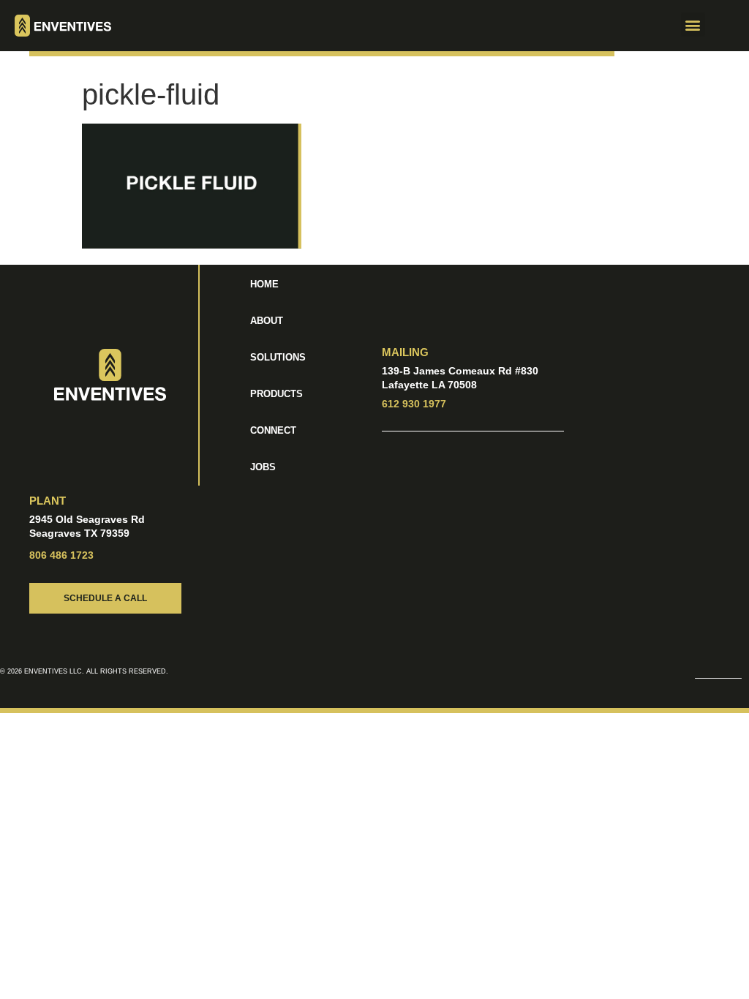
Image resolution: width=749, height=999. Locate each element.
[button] (622, 25)
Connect (273, 430)
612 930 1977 (414, 404)
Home (264, 284)
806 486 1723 (61, 555)
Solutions (278, 357)
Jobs (263, 466)
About (266, 320)
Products (276, 393)
